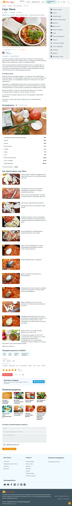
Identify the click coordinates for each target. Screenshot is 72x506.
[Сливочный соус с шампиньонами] (7, 408)
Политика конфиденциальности (61, 496)
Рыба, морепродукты (58, 36)
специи (30, 365)
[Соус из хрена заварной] (30, 395)
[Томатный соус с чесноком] (18, 408)
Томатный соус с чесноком (18, 414)
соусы (27, 99)
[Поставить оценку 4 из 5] (12, 370)
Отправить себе (23, 105)
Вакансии (6, 468)
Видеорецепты (36, 2)
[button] (69, 503)
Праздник (9, 361)
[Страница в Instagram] (18, 484)
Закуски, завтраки (58, 29)
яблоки (43, 365)
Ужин (14, 361)
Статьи (28, 2)
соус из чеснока (23, 365)
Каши (54, 33)
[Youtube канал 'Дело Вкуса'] (5, 484)
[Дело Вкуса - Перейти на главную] (8, 491)
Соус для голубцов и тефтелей (5, 402)
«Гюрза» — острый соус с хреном (29, 415)
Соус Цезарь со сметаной (41, 401)
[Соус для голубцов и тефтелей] (7, 395)
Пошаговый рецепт (14, 56)
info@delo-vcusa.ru (11, 503)
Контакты (6, 466)
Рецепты (22, 1)
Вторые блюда (30, 461)
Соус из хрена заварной (29, 401)
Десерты (55, 53)
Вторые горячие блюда (59, 19)
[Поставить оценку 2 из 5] (6, 370)
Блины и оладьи (57, 9)
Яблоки (16, 166)
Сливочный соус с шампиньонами (6, 416)
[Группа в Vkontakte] (15, 484)
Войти (64, 2)
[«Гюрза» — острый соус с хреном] (30, 408)
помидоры (5, 365)
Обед (4, 361)
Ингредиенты (5, 56)
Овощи (55, 40)
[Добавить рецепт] (58, 2)
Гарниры (55, 50)
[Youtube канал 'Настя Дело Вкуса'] (8, 484)
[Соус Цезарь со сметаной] (41, 395)
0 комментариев (7, 49)
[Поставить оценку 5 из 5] (15, 370)
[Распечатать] (23, 374)
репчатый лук (12, 365)
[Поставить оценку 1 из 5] (3, 370)
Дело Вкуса (8, 1)
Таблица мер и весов (54, 461)
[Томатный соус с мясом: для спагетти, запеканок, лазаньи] (41, 408)
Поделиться (23, 49)
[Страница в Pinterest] (21, 484)
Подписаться (40, 381)
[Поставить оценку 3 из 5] (9, 370)
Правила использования (63, 498)
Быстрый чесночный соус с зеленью (18, 402)
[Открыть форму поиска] (69, 2)
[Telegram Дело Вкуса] (24, 484)
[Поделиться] (19, 374)
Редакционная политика (10, 464)
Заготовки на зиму (58, 56)
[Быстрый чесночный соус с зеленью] (18, 395)
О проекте (6, 461)
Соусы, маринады (58, 46)
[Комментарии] (16, 374)
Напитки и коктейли (58, 43)
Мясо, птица (56, 26)
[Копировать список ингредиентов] (16, 105)
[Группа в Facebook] (11, 484)
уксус (34, 365)
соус (17, 365)
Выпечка (55, 23)
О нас (43, 2)
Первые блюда (57, 16)
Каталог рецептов (31, 476)
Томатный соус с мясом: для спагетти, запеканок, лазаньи (41, 416)
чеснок (38, 365)
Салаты (55, 13)
